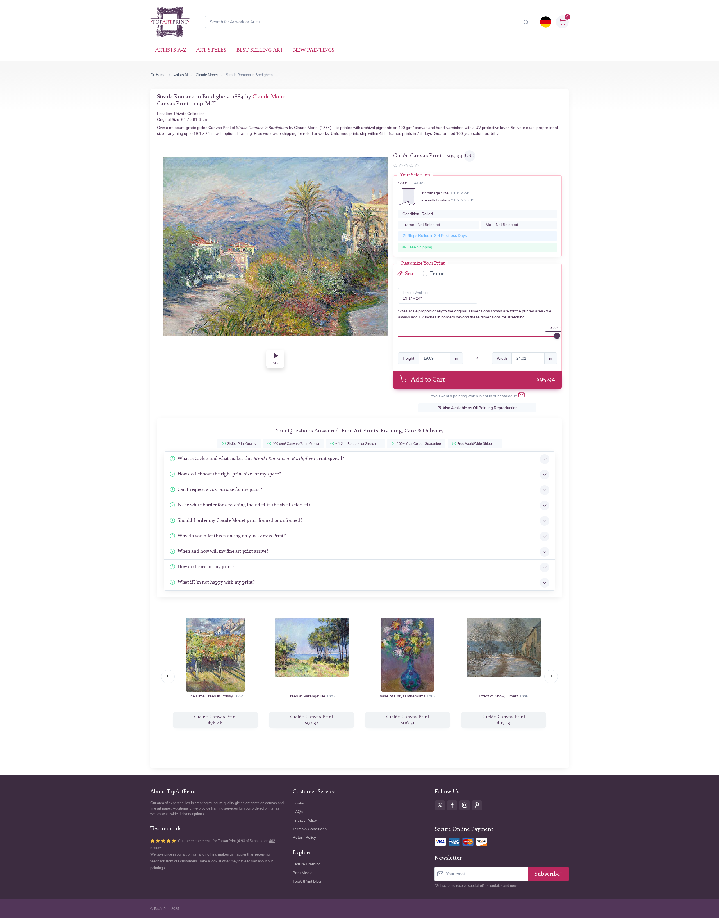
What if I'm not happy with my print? (216, 582)
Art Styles (211, 50)
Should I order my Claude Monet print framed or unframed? (240, 520)
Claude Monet (207, 75)
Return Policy (304, 837)
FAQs (298, 811)
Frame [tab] (437, 273)
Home (160, 75)
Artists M (180, 75)
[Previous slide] (168, 676)
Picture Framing (307, 864)
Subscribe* (548, 874)
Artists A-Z (170, 50)
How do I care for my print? (206, 567)
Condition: (417, 214)
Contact (299, 803)
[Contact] (521, 396)
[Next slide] (551, 676)
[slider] (557, 336)
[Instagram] (464, 805)
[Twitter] (440, 805)
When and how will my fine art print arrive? (223, 551)
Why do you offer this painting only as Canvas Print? (232, 536)
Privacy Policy (305, 820)
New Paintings (314, 50)
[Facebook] (452, 805)
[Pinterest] (477, 805)
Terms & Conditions (310, 829)
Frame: (421, 224)
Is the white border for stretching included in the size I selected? (244, 505)
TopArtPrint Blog (307, 881)
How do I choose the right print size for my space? (229, 474)
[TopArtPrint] (170, 21)
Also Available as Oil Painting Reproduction (480, 407)
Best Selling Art (259, 50)
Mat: (502, 224)
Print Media (303, 873)
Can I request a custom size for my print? (220, 489)
